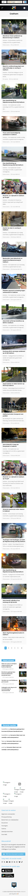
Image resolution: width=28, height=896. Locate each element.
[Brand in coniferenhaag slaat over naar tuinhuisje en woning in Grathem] (14, 57)
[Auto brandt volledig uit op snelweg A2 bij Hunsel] (14, 591)
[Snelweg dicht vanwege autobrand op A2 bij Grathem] (14, 342)
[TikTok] (22, 862)
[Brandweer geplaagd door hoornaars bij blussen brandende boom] (23, 674)
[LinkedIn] (14, 862)
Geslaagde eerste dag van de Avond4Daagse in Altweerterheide (9, 689)
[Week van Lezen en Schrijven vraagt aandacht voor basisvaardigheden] (23, 666)
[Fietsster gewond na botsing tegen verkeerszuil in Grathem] (14, 281)
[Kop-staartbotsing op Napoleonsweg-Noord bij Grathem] (14, 91)
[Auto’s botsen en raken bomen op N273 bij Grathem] (14, 374)
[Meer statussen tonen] (25, 2)
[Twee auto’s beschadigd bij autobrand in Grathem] (14, 123)
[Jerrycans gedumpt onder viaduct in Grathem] (14, 500)
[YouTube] (7, 862)
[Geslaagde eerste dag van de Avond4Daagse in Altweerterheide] (23, 689)
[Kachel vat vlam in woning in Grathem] (14, 218)
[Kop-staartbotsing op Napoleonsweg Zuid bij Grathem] (14, 154)
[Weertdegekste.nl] (14, 8)
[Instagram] (12, 862)
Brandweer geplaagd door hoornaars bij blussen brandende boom (8, 673)
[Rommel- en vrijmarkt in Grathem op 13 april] (14, 467)
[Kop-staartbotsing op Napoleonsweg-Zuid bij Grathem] (14, 560)
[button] (2, 8)
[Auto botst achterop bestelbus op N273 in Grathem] (14, 311)
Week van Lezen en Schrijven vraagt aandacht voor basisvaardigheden (9, 665)
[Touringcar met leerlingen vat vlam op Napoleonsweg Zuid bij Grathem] (14, 530)
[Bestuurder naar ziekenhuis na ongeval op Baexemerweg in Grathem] (14, 249)
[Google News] (10, 862)
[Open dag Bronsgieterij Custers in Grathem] (14, 623)
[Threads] (17, 862)
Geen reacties (6, 44)
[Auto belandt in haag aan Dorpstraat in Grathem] (14, 435)
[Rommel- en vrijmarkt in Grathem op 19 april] (14, 186)
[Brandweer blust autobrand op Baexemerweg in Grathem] (14, 26)
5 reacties (6, 79)
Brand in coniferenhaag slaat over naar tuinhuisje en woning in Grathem (13, 68)
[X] (4, 862)
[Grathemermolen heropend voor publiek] (14, 405)
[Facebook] (2, 862)
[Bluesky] (19, 862)
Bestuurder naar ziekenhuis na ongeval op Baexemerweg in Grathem (12, 260)
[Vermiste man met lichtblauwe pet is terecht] (23, 682)
